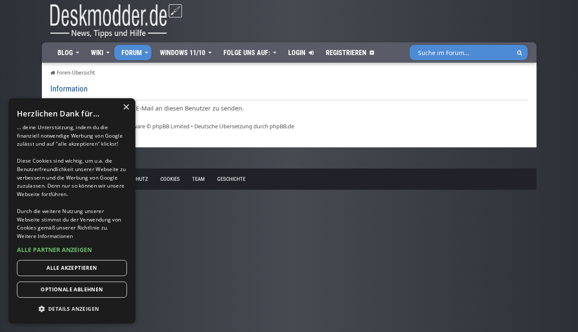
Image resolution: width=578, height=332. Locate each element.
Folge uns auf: (246, 53)
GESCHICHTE (231, 179)
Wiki (97, 53)
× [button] (126, 107)
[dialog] (71, 211)
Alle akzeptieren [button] (72, 267)
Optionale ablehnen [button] (72, 289)
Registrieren (346, 53)
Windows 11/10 (182, 53)
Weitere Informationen (45, 236)
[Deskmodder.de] (112, 23)
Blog (65, 53)
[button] (72, 250)
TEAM (198, 179)
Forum (131, 53)
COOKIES (170, 179)
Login (297, 53)
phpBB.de (282, 126)
